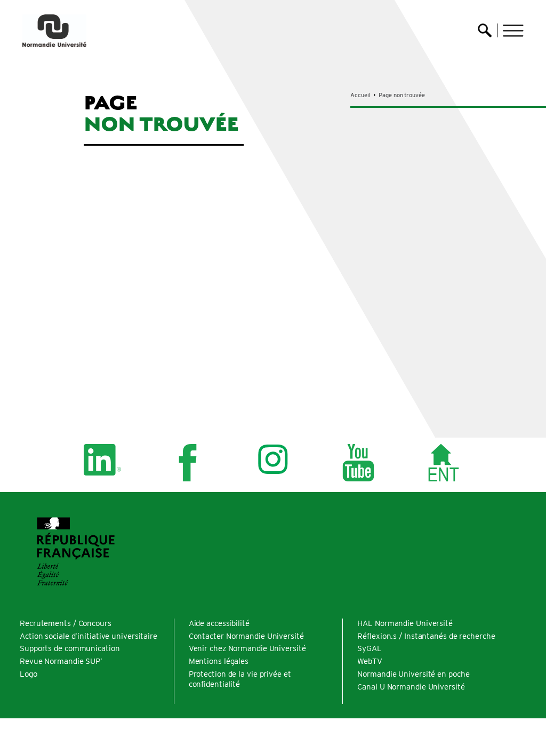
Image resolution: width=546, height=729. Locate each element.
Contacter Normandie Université (246, 636)
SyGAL (369, 648)
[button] (513, 30)
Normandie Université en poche (413, 674)
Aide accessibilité (219, 623)
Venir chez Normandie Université (247, 648)
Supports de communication (70, 648)
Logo (28, 674)
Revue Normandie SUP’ (61, 661)
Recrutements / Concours (65, 623)
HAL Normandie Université (405, 623)
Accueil (360, 95)
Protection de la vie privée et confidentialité (240, 679)
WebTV (369, 661)
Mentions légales (218, 661)
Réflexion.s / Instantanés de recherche (426, 636)
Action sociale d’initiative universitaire (88, 636)
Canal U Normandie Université (410, 687)
